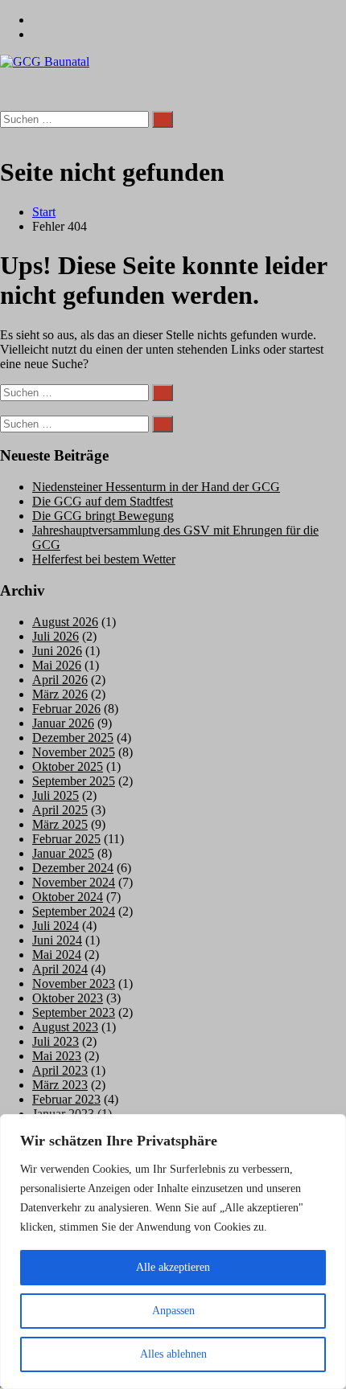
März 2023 (60, 1085)
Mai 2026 (56, 665)
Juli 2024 (55, 925)
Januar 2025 (63, 853)
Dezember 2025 (72, 737)
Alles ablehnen (173, 1354)
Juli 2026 (55, 636)
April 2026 (60, 679)
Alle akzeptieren (173, 1267)
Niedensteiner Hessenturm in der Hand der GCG (156, 487)
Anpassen (173, 1311)
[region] (173, 1251)
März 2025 (60, 824)
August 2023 (65, 1027)
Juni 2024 (57, 940)
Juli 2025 (55, 795)
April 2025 (60, 810)
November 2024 (73, 882)
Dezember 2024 (72, 868)
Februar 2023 (66, 1099)
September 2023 (73, 1012)
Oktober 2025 (67, 766)
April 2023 (60, 1070)
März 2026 (60, 694)
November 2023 (73, 983)
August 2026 (65, 622)
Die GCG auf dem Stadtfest (102, 501)
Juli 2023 (55, 1041)
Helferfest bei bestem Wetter (103, 559)
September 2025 (73, 781)
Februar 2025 (66, 839)
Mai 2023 (56, 1056)
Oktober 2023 (67, 998)
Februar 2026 (66, 708)
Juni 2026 (57, 651)
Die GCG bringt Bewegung (103, 515)
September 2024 (73, 911)
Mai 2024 (56, 954)
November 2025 (73, 752)
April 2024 (60, 969)
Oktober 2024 (67, 896)
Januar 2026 (63, 723)
